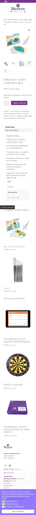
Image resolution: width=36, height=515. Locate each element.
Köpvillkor (7, 483)
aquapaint (19, 116)
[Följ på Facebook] (5, 465)
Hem (5, 20)
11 (15, 116)
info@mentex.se (14, 469)
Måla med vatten (16, 113)
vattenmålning (21, 118)
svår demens (12, 118)
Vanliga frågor (8, 486)
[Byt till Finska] (6, 1)
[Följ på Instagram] (10, 465)
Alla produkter (13, 20)
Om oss (6, 488)
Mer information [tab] (12, 130)
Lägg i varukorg (19, 103)
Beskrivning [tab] (10, 127)
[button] (29, 30)
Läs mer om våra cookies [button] (15, 498)
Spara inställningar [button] (18, 511)
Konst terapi (23, 20)
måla (25, 116)
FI (23, 116)
